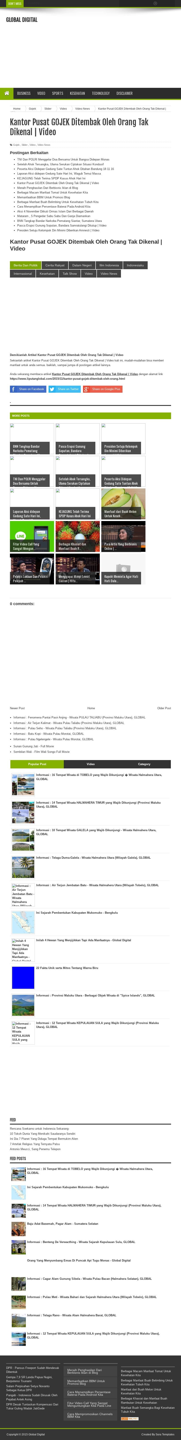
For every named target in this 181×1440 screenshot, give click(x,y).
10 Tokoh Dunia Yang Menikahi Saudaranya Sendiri (42, 1133)
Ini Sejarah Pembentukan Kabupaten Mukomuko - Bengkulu (68, 1187)
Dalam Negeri (82, 265)
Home (91, 708)
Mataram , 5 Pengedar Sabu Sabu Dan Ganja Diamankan (53, 216)
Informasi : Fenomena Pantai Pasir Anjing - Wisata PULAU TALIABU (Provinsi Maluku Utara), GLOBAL (79, 717)
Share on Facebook (31, 389)
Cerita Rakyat (54, 265)
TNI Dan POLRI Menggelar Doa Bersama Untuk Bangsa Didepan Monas (63, 159)
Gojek (16, 145)
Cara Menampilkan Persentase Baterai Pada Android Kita (53, 206)
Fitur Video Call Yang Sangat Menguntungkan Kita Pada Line (89, 1404)
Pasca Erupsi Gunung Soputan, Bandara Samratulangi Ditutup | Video (61, 225)
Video (41, 93)
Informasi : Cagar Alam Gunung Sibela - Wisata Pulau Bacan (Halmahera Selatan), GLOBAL (89, 1278)
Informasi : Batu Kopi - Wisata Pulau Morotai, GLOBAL (48, 733)
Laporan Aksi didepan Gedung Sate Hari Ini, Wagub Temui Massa (59, 173)
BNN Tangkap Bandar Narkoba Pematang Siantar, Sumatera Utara (59, 221)
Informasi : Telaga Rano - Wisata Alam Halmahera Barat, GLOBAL (71, 1315)
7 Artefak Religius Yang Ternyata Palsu (35, 1144)
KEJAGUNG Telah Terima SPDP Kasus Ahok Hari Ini (51, 178)
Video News (44, 145)
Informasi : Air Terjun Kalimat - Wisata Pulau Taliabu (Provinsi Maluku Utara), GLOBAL (68, 723)
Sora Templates (165, 1434)
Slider (25, 145)
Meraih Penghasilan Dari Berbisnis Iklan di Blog (47, 188)
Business (23, 93)
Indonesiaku (135, 265)
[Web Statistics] (130, 1419)
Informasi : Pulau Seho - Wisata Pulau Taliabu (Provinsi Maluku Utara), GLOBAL (65, 728)
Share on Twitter (68, 389)
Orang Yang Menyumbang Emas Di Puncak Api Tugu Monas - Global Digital (79, 1260)
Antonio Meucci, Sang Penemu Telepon (35, 1149)
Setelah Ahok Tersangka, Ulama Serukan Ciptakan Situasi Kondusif (60, 164)
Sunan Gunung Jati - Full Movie (33, 746)
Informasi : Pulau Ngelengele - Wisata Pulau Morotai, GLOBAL (53, 739)
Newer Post (17, 708)
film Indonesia (109, 265)
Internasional (23, 273)
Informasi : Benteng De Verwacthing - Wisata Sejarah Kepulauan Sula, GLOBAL (81, 1242)
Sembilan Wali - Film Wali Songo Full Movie (41, 751)
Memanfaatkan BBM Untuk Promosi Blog (43, 197)
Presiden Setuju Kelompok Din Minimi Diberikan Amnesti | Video (58, 230)
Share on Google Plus (106, 389)
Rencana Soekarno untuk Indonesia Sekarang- (39, 1128)
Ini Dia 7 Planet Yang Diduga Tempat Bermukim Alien (44, 1138)
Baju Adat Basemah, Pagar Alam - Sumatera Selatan (62, 1223)
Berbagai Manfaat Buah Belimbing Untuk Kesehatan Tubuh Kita (57, 202)
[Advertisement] (125, 47)
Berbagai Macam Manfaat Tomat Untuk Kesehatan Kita (52, 192)
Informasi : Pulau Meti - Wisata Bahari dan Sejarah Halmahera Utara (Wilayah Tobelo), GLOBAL (92, 1297)
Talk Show (70, 273)
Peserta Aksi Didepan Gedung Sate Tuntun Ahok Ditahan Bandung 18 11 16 (65, 169)
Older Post (164, 708)
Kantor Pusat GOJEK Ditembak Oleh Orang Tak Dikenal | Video (58, 183)
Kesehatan (47, 273)
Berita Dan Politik (26, 265)
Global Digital (22, 20)
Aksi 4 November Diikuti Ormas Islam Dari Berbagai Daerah (55, 211)
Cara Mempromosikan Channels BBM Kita (90, 1415)
